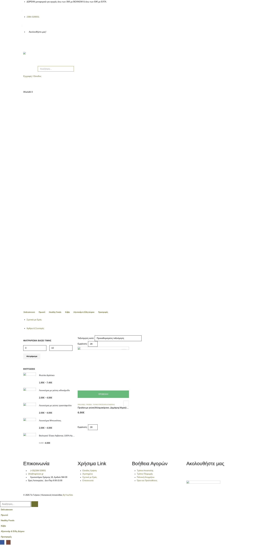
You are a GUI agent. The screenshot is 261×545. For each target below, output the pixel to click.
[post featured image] (103, 372)
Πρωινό (42, 312)
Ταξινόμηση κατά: (86, 338)
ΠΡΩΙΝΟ (89, 404)
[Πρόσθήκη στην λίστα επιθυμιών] (126, 403)
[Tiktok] (42, 42)
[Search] (71, 68)
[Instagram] (33, 42)
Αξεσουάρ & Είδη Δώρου (83, 312)
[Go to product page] (29, 379)
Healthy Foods (55, 312)
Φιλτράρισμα (31, 356)
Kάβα (67, 312)
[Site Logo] (36, 57)
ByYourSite (68, 495)
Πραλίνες (81, 404)
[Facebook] (25, 42)
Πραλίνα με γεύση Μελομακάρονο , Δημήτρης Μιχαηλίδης (104, 407)
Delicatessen (29, 312)
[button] (2, 499)
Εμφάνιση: (82, 344)
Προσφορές (103, 312)
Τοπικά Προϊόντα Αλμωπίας (104, 404)
